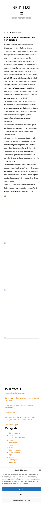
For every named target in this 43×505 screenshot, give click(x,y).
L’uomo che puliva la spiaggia (15, 393)
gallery (11, 440)
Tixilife (11, 457)
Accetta (21, 489)
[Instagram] (16, 18)
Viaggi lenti (12, 462)
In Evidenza (13, 443)
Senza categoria (15, 450)
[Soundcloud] (29, 18)
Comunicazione (14, 433)
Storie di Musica (14, 452)
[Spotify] (27, 18)
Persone (12, 447)
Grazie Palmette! (11, 412)
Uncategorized (14, 460)
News (11, 445)
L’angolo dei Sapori (11, 425)
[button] (40, 470)
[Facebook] (13, 18)
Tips (10, 455)
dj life (11, 435)
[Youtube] (24, 18)
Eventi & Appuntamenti (17, 438)
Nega (21, 494)
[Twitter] (21, 18)
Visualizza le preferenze (21, 500)
